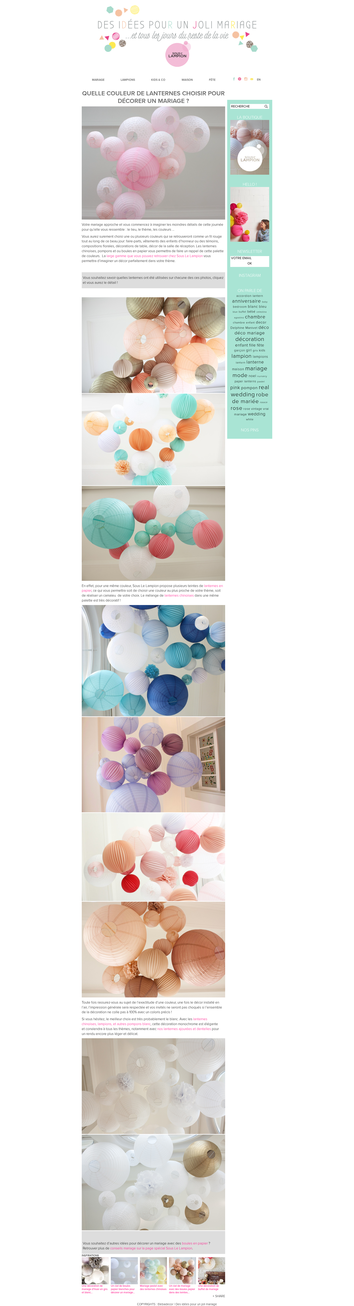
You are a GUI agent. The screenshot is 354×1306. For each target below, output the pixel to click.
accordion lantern (249, 296)
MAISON (187, 80)
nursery (262, 376)
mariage (256, 368)
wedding (257, 414)
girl (249, 350)
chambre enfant (244, 322)
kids (262, 350)
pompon (249, 387)
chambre (255, 317)
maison (238, 369)
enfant (241, 345)
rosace (264, 402)
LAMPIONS (128, 80)
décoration (249, 339)
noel (252, 376)
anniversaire (246, 301)
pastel (261, 381)
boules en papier (195, 1243)
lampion (241, 356)
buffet (242, 311)
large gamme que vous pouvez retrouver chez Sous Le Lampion (154, 256)
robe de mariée (250, 398)
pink (235, 388)
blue (235, 312)
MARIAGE (98, 80)
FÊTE (212, 80)
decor (261, 322)
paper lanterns (245, 381)
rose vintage (252, 409)
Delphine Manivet (244, 328)
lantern (240, 362)
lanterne (255, 362)
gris (255, 350)
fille (252, 345)
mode (240, 375)
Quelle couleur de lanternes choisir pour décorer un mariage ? (153, 97)
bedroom (240, 307)
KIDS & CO (158, 80)
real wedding (250, 391)
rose (236, 408)
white (250, 419)
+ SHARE (219, 1296)
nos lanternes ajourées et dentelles (184, 1029)
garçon (239, 350)
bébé (251, 312)
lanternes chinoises (179, 595)
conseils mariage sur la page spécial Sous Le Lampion (151, 1248)
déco (264, 327)
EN (259, 79)
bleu (263, 306)
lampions (260, 356)
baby (265, 302)
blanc (253, 306)
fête (260, 345)
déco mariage (250, 333)
